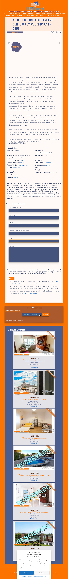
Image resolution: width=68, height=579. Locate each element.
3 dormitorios (48, 163)
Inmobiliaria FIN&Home (62, 3)
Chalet (22, 160)
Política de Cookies (27, 576)
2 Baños (47, 165)
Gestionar (42, 573)
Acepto (26, 573)
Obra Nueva (16, 167)
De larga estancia (23, 165)
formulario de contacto (31, 293)
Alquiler (22, 163)
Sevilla (16, 177)
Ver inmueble (34, 367)
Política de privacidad (40, 576)
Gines (16, 175)
